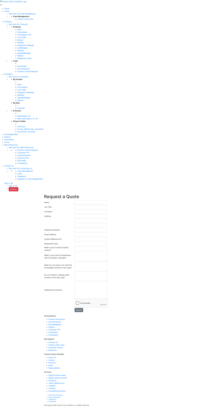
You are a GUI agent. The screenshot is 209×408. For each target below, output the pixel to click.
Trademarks (52, 399)
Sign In (7, 183)
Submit (79, 310)
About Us (52, 357)
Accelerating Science (57, 391)
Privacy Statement (54, 397)
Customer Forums (55, 347)
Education (52, 350)
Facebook (52, 380)
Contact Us (53, 342)
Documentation (54, 322)
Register (13, 189)
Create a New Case (56, 345)
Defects (51, 327)
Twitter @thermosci (56, 383)
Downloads (53, 332)
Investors (52, 363)
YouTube (52, 388)
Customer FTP (54, 330)
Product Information (56, 319)
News (51, 365)
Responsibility (54, 368)
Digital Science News (57, 375)
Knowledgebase (55, 324)
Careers (51, 360)
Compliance (53, 335)
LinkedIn (51, 386)
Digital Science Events (57, 378)
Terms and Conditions (55, 395)
